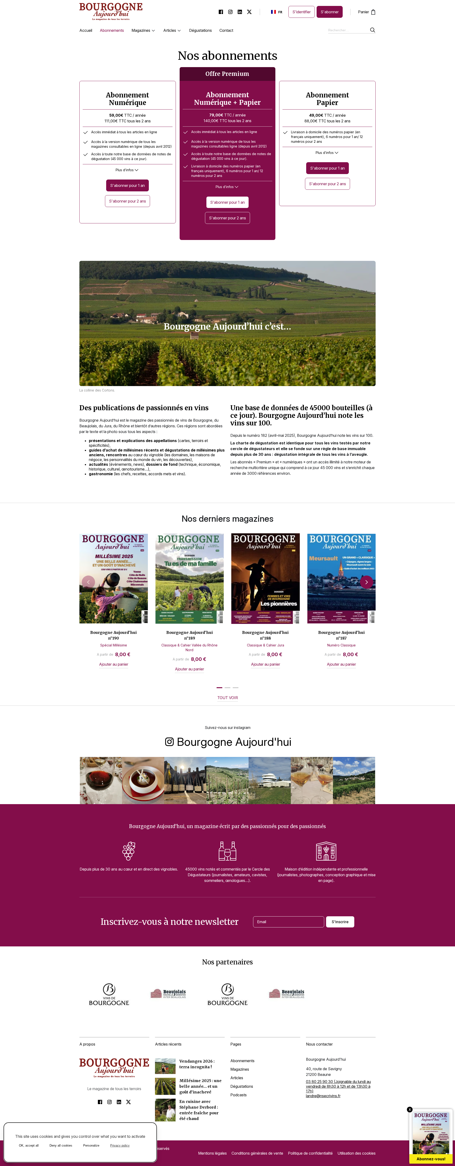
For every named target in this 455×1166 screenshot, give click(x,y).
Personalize (91, 1145)
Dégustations (200, 30)
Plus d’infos (125, 170)
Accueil (85, 30)
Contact (226, 30)
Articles (169, 30)
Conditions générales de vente (257, 1153)
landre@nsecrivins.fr (323, 1095)
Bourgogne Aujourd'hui (234, 741)
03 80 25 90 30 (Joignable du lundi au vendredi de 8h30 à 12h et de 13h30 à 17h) (338, 1086)
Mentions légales (212, 1153)
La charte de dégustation (254, 443)
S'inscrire (340, 921)
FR (280, 12)
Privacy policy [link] (120, 1145)
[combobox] (277, 12)
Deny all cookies (61, 1145)
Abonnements (112, 30)
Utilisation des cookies (356, 1153)
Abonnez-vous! (431, 1159)
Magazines (141, 30)
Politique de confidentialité (310, 1153)
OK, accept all (29, 1145)
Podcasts (238, 1094)
